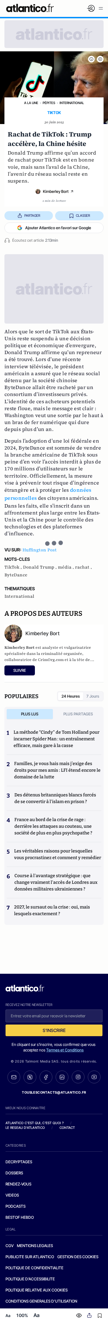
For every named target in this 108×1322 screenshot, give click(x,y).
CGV (10, 1245)
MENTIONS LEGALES (35, 1245)
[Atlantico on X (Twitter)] (30, 1077)
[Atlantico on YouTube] (94, 1077)
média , (66, 567)
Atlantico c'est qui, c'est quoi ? (35, 1123)
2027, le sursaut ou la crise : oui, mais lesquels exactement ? (52, 910)
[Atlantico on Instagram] (78, 1077)
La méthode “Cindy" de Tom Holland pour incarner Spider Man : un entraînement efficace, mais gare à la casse (56, 739)
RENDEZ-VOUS (18, 1184)
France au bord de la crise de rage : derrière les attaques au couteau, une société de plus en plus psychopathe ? (53, 826)
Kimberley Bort (56, 191)
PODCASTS (15, 1206)
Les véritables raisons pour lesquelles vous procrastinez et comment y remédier (57, 854)
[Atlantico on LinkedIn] (62, 1077)
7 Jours (92, 696)
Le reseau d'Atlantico (25, 1128)
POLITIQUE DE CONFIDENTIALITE (34, 1267)
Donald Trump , (40, 567)
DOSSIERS (14, 1172)
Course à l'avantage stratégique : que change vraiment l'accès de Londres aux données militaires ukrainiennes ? (55, 882)
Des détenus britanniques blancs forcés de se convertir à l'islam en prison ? (55, 798)
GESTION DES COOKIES (77, 1256)
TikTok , (13, 567)
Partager (32, 215)
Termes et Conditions (65, 1050)
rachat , (83, 567)
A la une (31, 103)
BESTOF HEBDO (20, 1217)
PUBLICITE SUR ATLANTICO (30, 1256)
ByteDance (15, 575)
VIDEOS (12, 1195)
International (72, 103)
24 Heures (70, 696)
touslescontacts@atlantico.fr (54, 1092)
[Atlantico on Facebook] (46, 1077)
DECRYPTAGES (19, 1161)
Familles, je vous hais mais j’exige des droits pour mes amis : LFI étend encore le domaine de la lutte (57, 770)
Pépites (49, 103)
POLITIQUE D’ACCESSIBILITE (30, 1278)
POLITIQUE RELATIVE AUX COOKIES (37, 1290)
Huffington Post (39, 550)
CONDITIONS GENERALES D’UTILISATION (41, 1301)
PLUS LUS (29, 714)
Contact (67, 1128)
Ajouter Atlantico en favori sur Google (58, 227)
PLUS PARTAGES (78, 714)
